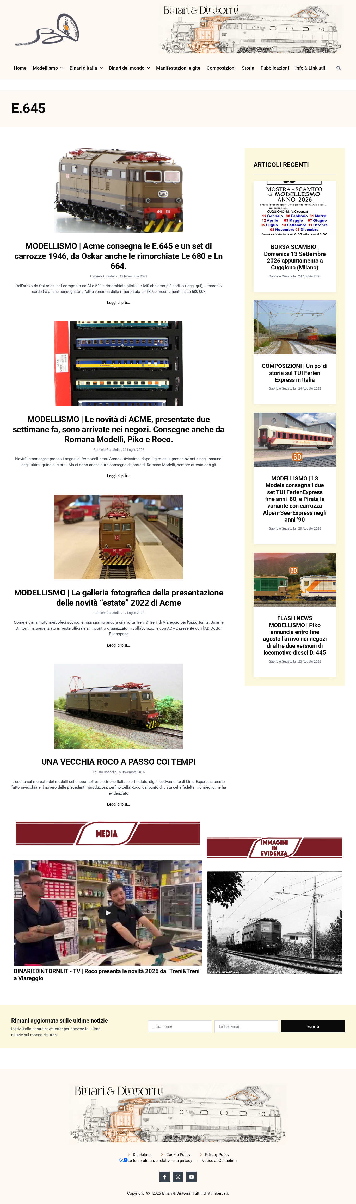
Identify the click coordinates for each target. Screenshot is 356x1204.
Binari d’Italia (83, 68)
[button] (338, 68)
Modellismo (45, 68)
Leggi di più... (118, 303)
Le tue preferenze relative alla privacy (160, 1160)
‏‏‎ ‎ (14, 988)
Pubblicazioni (275, 68)
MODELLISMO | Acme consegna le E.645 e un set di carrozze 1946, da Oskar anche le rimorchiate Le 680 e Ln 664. (118, 256)
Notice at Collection (219, 1160)
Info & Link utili (311, 68)
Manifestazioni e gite (178, 68)
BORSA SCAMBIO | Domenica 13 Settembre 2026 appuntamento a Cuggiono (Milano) (295, 257)
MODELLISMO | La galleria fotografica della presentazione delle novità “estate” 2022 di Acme (118, 597)
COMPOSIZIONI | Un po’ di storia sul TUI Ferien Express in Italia (295, 373)
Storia (248, 68)
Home (20, 68)
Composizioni (221, 68)
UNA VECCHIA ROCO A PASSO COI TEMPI (118, 762)
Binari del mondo (126, 68)
